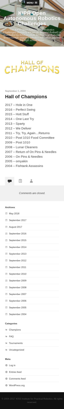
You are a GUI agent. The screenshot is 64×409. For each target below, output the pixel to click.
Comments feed (17, 378)
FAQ (11, 336)
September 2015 (17, 240)
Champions (15, 329)
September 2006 (17, 300)
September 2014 (17, 247)
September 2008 (17, 287)
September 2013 (17, 253)
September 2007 (17, 294)
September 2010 (17, 274)
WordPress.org (17, 385)
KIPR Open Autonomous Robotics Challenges (32, 18)
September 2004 (17, 314)
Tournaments (16, 343)
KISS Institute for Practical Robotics (34, 398)
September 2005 (17, 307)
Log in (12, 365)
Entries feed (15, 372)
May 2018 (14, 213)
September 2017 (17, 220)
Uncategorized (16, 349)
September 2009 (17, 280)
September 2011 (17, 267)
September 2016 (17, 233)
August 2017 (15, 227)
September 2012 (17, 260)
